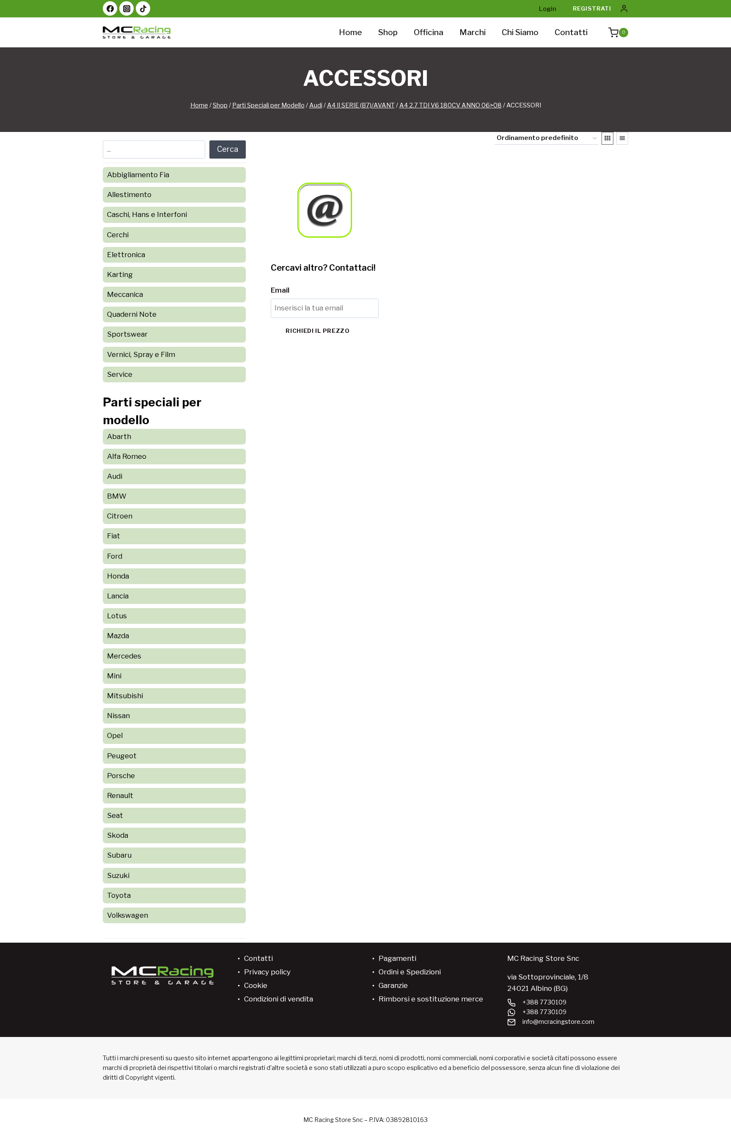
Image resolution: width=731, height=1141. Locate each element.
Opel (115, 735)
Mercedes (124, 656)
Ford (114, 556)
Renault (120, 795)
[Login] (624, 8)
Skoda (117, 835)
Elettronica (126, 254)
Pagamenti (397, 958)
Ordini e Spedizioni (410, 972)
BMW (116, 496)
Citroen (119, 516)
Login (547, 9)
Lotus (117, 616)
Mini (114, 676)
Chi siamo (520, 32)
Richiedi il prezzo (317, 330)
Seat (115, 815)
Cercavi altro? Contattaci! (323, 268)
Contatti (571, 32)
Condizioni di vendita (278, 999)
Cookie (255, 985)
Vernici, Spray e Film (141, 354)
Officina (428, 32)
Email (280, 290)
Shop (388, 32)
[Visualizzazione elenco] (622, 138)
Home (350, 32)
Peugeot (122, 756)
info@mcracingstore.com (558, 1022)
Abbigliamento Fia (138, 174)
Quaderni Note (132, 314)
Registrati (592, 8)
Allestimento (129, 194)
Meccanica (125, 294)
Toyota (119, 895)
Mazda (118, 635)
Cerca (227, 149)
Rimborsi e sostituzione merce (431, 999)
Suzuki (118, 875)
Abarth (119, 436)
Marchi (472, 32)
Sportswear (127, 334)
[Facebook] (110, 8)
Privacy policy (267, 972)
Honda (118, 576)
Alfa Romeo (126, 456)
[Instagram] (126, 8)
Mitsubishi (125, 695)
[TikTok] (143, 8)
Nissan (118, 715)
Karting (120, 274)
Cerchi (118, 234)
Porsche (121, 775)
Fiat (113, 536)
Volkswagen (127, 915)
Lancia (118, 596)
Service (119, 374)
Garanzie (393, 985)
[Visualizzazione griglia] (607, 138)
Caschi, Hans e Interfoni (147, 214)
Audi (114, 476)
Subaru (119, 855)
